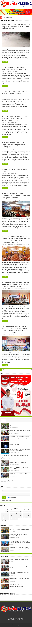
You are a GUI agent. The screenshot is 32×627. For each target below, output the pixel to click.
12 (24, 513)
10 (16, 513)
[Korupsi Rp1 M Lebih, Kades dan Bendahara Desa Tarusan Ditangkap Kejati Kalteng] (5, 438)
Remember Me (12, 497)
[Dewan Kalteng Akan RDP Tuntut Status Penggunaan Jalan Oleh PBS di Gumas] (5, 463)
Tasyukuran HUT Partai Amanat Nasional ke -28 (13, 17)
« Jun (2, 520)
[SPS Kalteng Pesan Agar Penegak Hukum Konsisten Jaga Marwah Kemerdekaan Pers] (5, 475)
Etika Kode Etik (11, 619)
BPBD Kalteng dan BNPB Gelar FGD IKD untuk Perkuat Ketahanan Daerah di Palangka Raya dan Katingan (15, 284)
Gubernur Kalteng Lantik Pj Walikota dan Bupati (11, 480)
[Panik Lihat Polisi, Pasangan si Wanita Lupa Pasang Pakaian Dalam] (5, 445)
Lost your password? (6, 500)
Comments (14, 420)
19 (24, 515)
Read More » (5, 61)
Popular (3, 420)
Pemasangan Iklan (20, 619)
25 (20, 517)
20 (28, 515)
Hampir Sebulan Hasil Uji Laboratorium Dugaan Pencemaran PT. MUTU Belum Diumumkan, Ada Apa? (16, 27)
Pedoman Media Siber (19, 618)
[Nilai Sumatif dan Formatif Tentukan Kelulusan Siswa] (5, 426)
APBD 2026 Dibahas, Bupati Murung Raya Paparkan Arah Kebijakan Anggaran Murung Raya (14, 118)
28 (3, 519)
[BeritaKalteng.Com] (16, 3)
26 (24, 517)
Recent (8, 420)
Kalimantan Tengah (13, 200)
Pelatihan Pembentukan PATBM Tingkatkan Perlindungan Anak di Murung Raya (14, 145)
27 (28, 517)
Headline (17, 30)
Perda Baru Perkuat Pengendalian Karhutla (18, 559)
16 (11, 515)
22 (7, 517)
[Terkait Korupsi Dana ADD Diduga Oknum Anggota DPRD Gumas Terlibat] (5, 469)
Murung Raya (11, 122)
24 (16, 517)
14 (3, 515)
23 (11, 517)
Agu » (5, 520)
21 (3, 517)
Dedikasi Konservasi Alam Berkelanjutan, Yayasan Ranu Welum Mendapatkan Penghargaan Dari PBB (18, 536)
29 (7, 519)
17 (16, 515)
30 (11, 519)
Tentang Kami (11, 618)
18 (20, 515)
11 (20, 513)
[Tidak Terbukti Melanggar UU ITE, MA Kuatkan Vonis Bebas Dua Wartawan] (5, 451)
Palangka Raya (20, 200)
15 (7, 515)
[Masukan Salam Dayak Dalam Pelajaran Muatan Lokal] (5, 432)
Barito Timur (11, 71)
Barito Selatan (12, 30)
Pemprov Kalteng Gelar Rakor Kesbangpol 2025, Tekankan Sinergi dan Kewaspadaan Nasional (16, 196)
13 (28, 513)
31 (16, 519)
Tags (19, 420)
